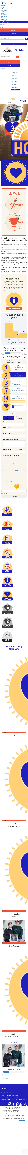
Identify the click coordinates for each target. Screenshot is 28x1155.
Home (2, 7)
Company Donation (20, 417)
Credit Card (15, 470)
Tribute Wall (14, 84)
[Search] (17, 57)
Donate (14, 33)
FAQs (2, 27)
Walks (2, 13)
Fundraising (4, 19)
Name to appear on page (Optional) (12, 449)
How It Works (4, 10)
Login (14, 44)
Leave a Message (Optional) (10, 439)
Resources (3, 24)
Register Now (14, 30)
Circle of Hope (6, 22)
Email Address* (7, 433)
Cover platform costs (7, 482)
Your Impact (14, 81)
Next (14, 463)
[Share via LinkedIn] (13, 114)
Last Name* (6, 427)
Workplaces (4, 16)
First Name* (6, 422)
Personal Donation (9, 417)
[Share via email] (11, 114)
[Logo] (14, 3)
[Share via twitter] (10, 114)
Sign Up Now (10, 62)
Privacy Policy (4, 1113)
